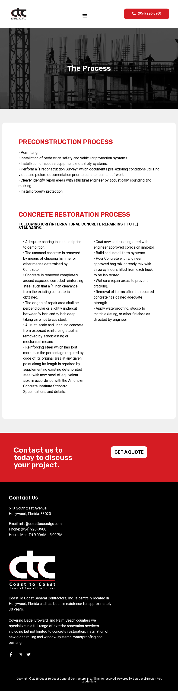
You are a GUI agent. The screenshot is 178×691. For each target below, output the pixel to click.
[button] (85, 15)
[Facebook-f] (11, 654)
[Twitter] (28, 654)
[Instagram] (20, 654)
